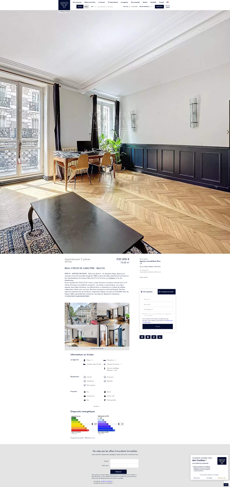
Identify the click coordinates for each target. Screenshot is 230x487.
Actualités (153, 2)
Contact (161, 2)
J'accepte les (103, 481)
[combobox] (108, 6)
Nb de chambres (144, 6)
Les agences (124, 2)
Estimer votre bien (90, 2)
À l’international (113, 2)
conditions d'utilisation (107, 481)
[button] (2, 132)
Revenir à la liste (65, 11)
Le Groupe (101, 2)
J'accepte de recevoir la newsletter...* (103, 483)
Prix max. (125, 6)
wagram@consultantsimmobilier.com (150, 272)
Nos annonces (77, 2)
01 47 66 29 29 (144, 270)
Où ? (92, 6)
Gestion (145, 2)
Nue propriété (135, 2)
